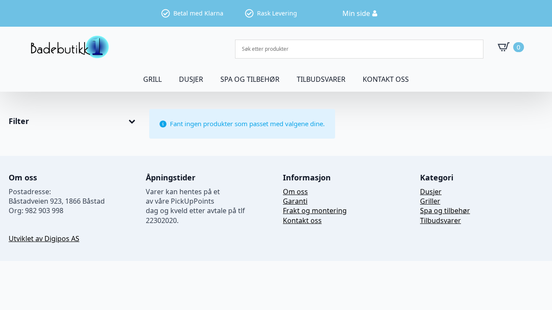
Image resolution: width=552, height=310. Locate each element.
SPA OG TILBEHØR (249, 79)
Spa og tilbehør (445, 210)
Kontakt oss (386, 79)
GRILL (152, 79)
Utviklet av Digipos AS (44, 238)
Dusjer (431, 191)
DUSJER (191, 79)
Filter (19, 121)
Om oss (295, 191)
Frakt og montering (315, 210)
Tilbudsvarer (321, 79)
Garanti (295, 201)
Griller (430, 201)
